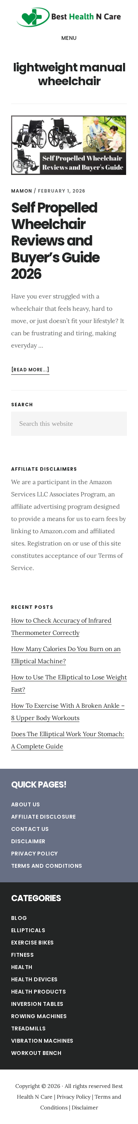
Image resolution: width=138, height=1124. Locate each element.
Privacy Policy (34, 853)
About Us (25, 804)
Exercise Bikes (32, 942)
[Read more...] (30, 370)
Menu (69, 38)
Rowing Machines (39, 1016)
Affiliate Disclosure (43, 817)
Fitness (22, 955)
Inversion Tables (37, 1004)
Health (22, 967)
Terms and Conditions (46, 866)
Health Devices (34, 979)
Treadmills (28, 1028)
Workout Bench (36, 1053)
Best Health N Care (69, 16)
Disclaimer (28, 841)
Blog (19, 918)
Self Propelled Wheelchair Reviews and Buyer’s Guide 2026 (55, 241)
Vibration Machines (42, 1041)
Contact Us (30, 829)
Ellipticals (28, 930)
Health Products (38, 991)
